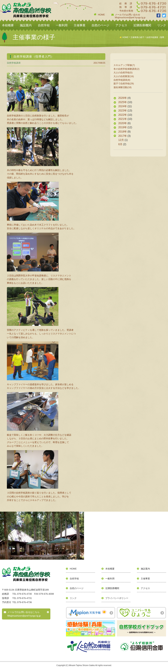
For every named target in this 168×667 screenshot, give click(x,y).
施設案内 (26, 25)
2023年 (122, 110)
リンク (161, 25)
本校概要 (8, 25)
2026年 (122, 98)
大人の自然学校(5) (123, 72)
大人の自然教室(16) (124, 76)
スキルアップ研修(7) (124, 65)
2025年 (122, 102)
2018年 (122, 131)
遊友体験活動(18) (123, 87)
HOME (101, 14)
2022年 (122, 114)
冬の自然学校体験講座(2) (126, 69)
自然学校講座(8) (122, 80)
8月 (120, 144)
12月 (121, 140)
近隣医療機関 (142, 25)
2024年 (122, 106)
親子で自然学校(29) (124, 83)
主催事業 (79, 25)
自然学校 (44, 25)
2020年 (122, 123)
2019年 (122, 127)
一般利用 (62, 25)
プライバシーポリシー (116, 598)
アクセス (121, 25)
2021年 (122, 119)
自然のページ (100, 25)
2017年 (122, 135)
